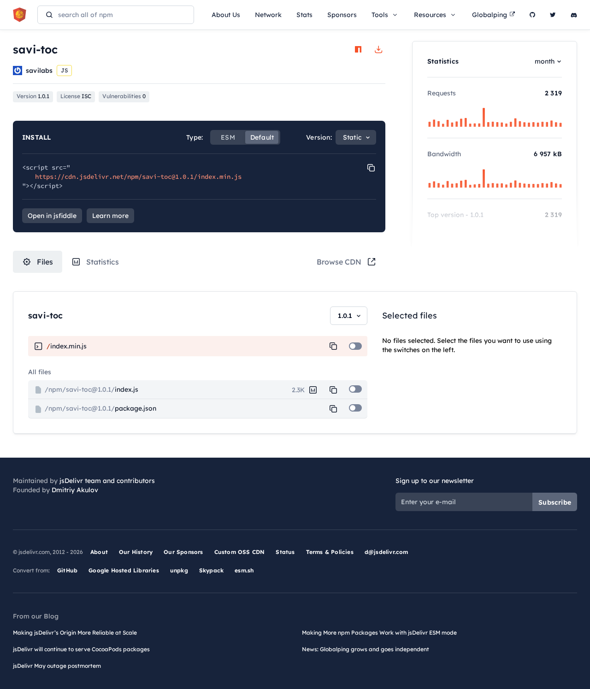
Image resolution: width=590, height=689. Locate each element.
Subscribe (554, 502)
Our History (136, 551)
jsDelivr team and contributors (107, 481)
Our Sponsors (183, 551)
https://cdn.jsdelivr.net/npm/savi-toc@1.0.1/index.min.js (138, 176)
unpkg (179, 570)
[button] (333, 346)
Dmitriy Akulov (75, 490)
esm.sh (244, 570)
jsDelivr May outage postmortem (57, 665)
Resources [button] (430, 15)
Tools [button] (380, 15)
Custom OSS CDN (239, 551)
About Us (226, 15)
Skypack (211, 570)
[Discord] (574, 15)
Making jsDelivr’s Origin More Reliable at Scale (75, 632)
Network (268, 15)
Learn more (110, 216)
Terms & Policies (330, 551)
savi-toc (45, 315)
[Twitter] (553, 15)
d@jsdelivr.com (386, 551)
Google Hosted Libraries (123, 570)
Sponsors (342, 15)
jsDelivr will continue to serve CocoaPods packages (81, 649)
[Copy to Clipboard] (371, 168)
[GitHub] (532, 15)
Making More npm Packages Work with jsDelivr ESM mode (379, 632)
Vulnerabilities (124, 96)
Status (285, 551)
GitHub (67, 570)
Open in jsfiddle (52, 216)
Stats (304, 15)
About (99, 551)
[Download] (378, 49)
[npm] (358, 49)
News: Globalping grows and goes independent (365, 649)
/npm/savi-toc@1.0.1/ (90, 389)
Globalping (489, 15)
